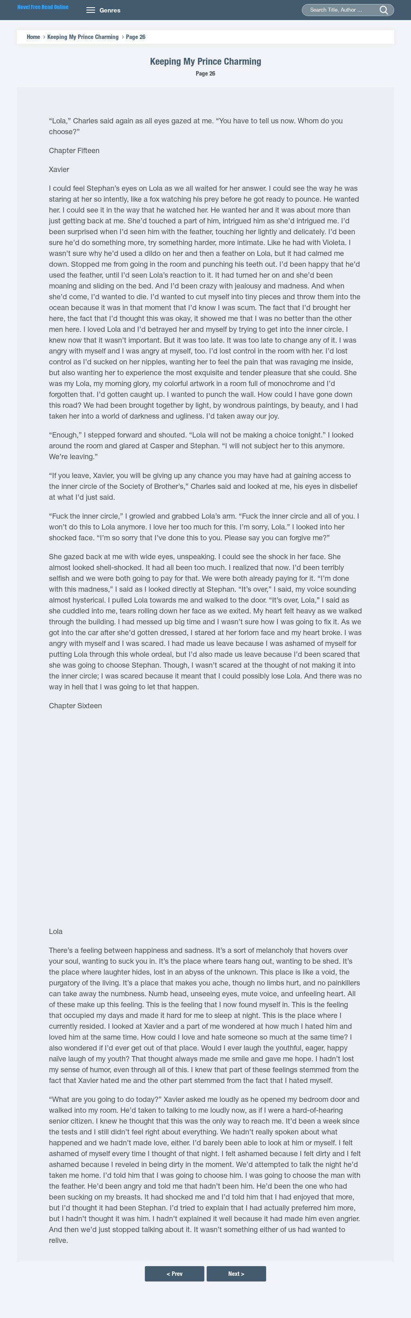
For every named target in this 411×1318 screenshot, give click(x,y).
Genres (110, 10)
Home (33, 36)
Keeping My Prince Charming (83, 36)
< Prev (175, 1273)
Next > (236, 1273)
